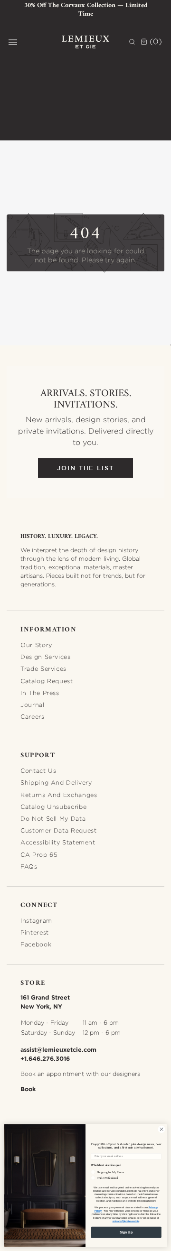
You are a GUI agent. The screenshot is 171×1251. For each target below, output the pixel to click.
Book (28, 1088)
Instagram (36, 920)
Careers (32, 717)
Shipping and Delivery (56, 782)
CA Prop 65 (38, 855)
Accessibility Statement (57, 842)
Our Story (36, 645)
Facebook (35, 944)
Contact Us (38, 771)
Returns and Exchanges (58, 795)
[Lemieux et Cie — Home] (85, 42)
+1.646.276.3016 (45, 1058)
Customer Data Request (58, 830)
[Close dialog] (161, 1129)
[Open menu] (13, 42)
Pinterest (34, 932)
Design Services (45, 657)
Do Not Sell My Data (53, 818)
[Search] (132, 41)
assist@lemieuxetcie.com (58, 1049)
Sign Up (126, 1232)
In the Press (39, 693)
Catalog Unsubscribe (53, 807)
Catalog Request (46, 681)
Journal (32, 705)
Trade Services (43, 669)
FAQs (29, 866)
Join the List (85, 468)
